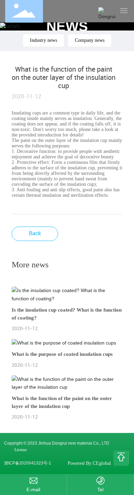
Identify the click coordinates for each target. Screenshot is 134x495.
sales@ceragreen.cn (33, 490)
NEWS (67, 26)
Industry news (43, 40)
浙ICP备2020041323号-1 (27, 463)
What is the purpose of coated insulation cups (62, 354)
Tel (100, 489)
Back (35, 233)
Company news (89, 40)
